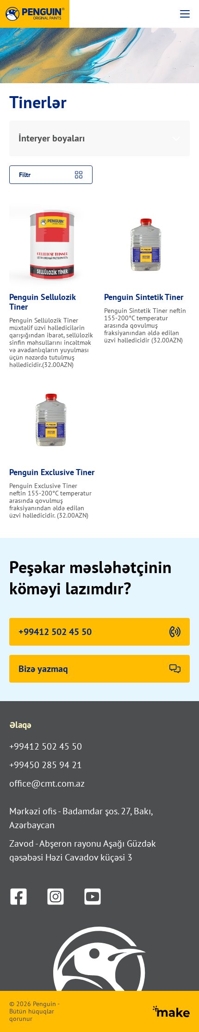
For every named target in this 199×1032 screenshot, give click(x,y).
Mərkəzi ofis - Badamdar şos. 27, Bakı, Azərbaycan (80, 818)
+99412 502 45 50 (45, 746)
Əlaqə (20, 724)
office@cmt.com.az (47, 783)
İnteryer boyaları (52, 138)
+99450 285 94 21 (45, 765)
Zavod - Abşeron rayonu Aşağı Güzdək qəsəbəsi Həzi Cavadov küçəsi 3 (82, 850)
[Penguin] (34, 14)
